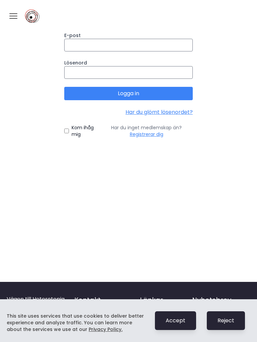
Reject (226, 320)
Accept (175, 320)
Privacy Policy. (105, 329)
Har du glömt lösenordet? (159, 112)
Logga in (128, 93)
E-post (72, 35)
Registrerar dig (146, 134)
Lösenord (75, 62)
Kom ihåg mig (83, 131)
